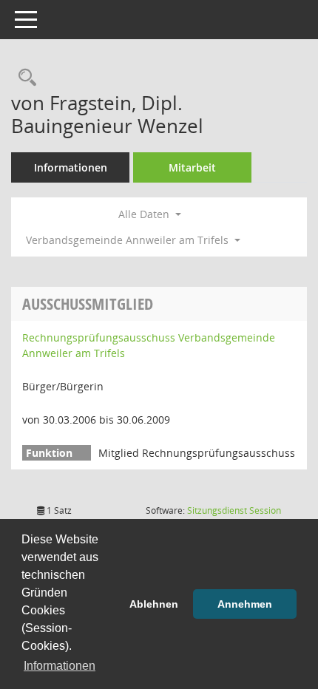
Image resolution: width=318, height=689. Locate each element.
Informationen (70, 167)
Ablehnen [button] (153, 604)
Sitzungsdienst (234, 510)
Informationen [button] (59, 665)
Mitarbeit (192, 167)
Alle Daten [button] (145, 214)
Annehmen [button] (244, 604)
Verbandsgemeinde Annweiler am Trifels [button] (128, 240)
